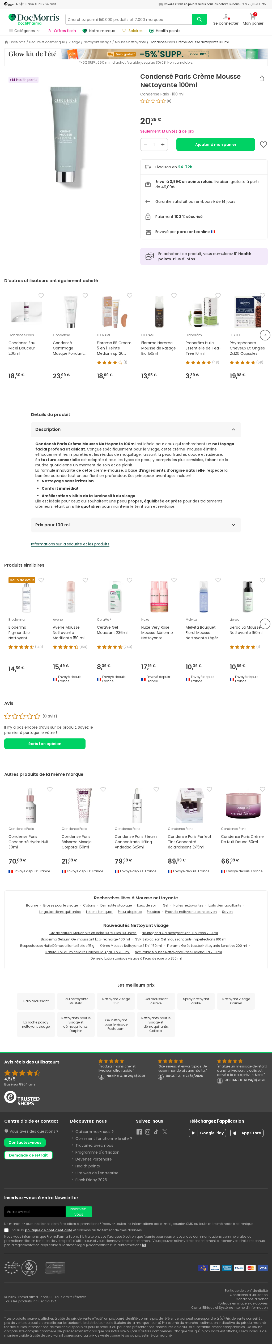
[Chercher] (199, 19)
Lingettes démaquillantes (60, 911)
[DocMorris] (33, 19)
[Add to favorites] (263, 144)
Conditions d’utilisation (249, 1295)
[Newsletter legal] (7, 1230)
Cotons (89, 905)
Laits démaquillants (225, 905)
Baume (32, 905)
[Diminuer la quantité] (145, 144)
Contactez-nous (24, 1142)
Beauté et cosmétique (47, 42)
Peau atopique (130, 911)
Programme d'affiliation (97, 1152)
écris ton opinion (44, 743)
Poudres (153, 911)
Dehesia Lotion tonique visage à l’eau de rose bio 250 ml (136, 958)
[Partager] (262, 78)
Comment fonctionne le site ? (103, 1138)
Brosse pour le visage (60, 905)
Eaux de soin (147, 905)
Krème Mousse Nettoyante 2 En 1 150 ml (131, 945)
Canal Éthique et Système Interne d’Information (229, 1307)
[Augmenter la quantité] (163, 144)
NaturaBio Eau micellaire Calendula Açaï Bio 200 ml (87, 952)
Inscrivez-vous (79, 1211)
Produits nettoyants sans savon (191, 911)
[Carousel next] (265, 335)
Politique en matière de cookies (243, 1303)
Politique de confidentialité (246, 1290)
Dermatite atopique (116, 905)
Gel (165, 905)
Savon (227, 911)
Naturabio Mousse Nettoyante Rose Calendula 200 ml (178, 952)
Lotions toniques (99, 911)
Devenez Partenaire (93, 1159)
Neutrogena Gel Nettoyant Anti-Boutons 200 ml (180, 933)
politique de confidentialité (48, 1230)
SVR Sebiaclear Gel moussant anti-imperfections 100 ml (180, 939)
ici (144, 1245)
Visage (74, 42)
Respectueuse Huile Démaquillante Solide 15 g (57, 945)
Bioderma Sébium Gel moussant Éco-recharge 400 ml (85, 939)
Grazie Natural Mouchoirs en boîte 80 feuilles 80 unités (93, 933)
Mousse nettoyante (130, 42)
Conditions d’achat (252, 1299)
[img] (68, 139)
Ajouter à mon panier (215, 144)
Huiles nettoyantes (188, 905)
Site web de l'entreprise (96, 1173)
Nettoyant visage (97, 42)
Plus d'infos (184, 259)
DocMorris (18, 42)
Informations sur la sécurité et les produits (70, 544)
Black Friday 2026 (91, 1180)
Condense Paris (154, 94)
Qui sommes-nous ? (94, 1131)
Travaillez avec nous (94, 1145)
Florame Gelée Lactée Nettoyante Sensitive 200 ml (207, 945)
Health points (87, 1166)
